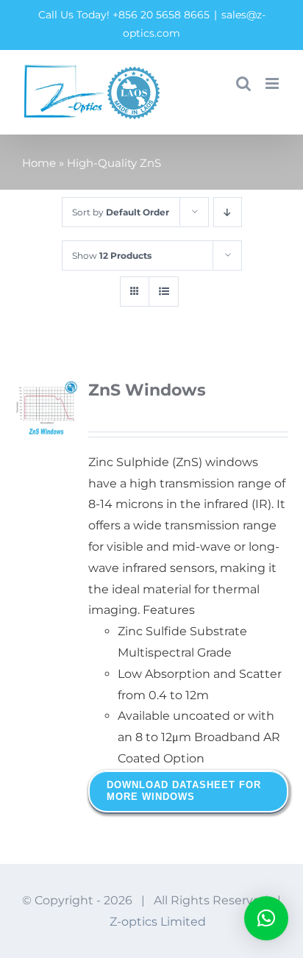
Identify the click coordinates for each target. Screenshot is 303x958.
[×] (266, 918)
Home (39, 163)
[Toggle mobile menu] (273, 83)
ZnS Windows (147, 390)
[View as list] (163, 291)
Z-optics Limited (158, 922)
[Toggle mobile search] (243, 83)
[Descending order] (227, 212)
